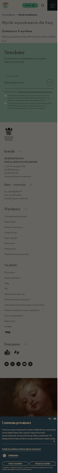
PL (50, 418)
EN (55, 418)
